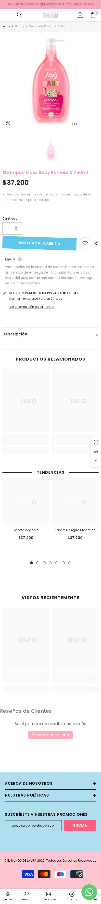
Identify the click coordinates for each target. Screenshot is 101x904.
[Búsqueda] (19, 15)
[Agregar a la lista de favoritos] (85, 243)
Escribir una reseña (50, 735)
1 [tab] (31, 562)
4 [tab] (50, 562)
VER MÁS (88, 4)
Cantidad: (10, 218)
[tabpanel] (25, 511)
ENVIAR (80, 825)
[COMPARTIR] (95, 243)
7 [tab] (69, 562)
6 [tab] (63, 562)
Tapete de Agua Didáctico (75, 530)
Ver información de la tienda (31, 307)
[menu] (5, 15)
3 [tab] (44, 562)
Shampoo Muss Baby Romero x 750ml (45, 172)
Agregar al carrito (39, 243)
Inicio (6, 26)
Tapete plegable (25, 530)
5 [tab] (56, 562)
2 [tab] (37, 562)
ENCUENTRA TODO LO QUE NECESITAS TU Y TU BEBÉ (44, 4)
